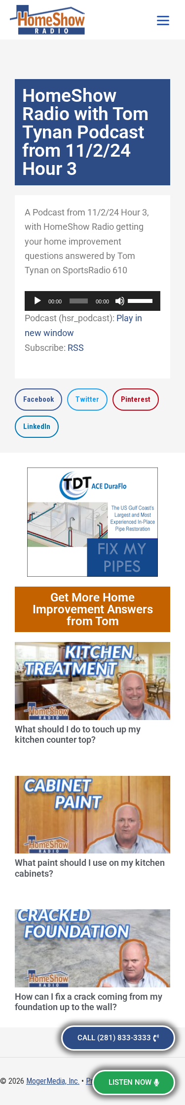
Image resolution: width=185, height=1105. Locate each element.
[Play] (37, 301)
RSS (76, 347)
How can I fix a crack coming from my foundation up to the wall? (88, 1002)
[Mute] (120, 301)
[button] (38, 399)
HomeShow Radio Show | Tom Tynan (49, 20)
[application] (92, 301)
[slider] (141, 300)
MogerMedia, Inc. (52, 1081)
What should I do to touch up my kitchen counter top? (78, 734)
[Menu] (162, 19)
